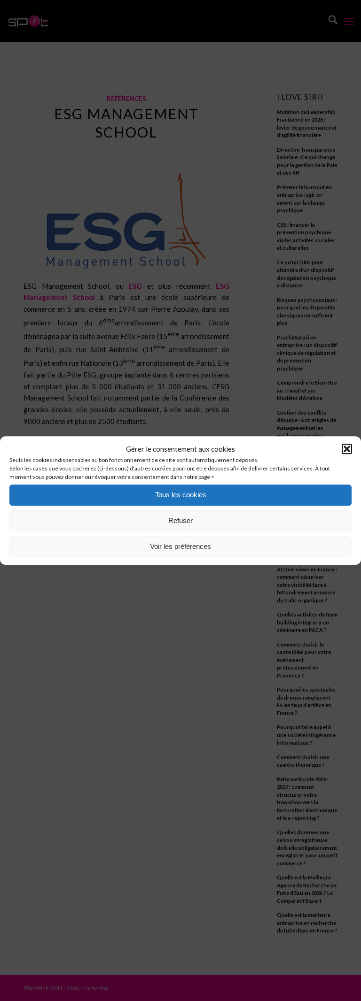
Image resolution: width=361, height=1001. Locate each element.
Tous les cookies (180, 495)
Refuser (180, 520)
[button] (347, 449)
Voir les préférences (180, 546)
